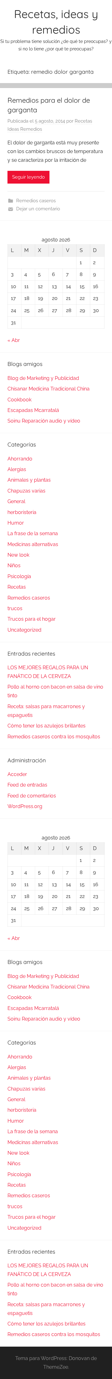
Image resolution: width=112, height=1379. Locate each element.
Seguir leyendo (28, 177)
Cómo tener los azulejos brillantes (46, 726)
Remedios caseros (36, 200)
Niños (14, 565)
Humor (15, 523)
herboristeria (21, 512)
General (16, 501)
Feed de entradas (27, 785)
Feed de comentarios (31, 796)
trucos (14, 608)
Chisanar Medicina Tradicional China (48, 389)
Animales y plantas (29, 480)
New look (18, 555)
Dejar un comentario (38, 209)
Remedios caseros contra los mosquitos (53, 737)
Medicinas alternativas (32, 544)
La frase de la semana (32, 533)
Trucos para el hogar (31, 619)
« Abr (13, 340)
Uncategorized (24, 630)
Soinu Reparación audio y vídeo (43, 421)
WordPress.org (24, 806)
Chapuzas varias (26, 491)
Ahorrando (19, 459)
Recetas (16, 587)
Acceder (17, 774)
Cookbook (19, 400)
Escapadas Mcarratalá (33, 410)
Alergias (16, 469)
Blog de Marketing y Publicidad (43, 378)
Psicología (19, 576)
